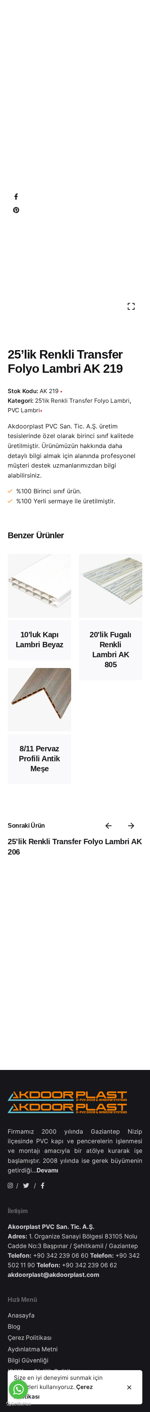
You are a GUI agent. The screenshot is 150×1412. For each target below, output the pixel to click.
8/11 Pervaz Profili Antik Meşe (39, 758)
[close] (129, 1387)
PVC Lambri (24, 410)
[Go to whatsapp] (18, 1389)
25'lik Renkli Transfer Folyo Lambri (82, 400)
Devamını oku (39, 607)
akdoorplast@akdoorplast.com (53, 1274)
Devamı (47, 1170)
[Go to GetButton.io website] (18, 1404)
